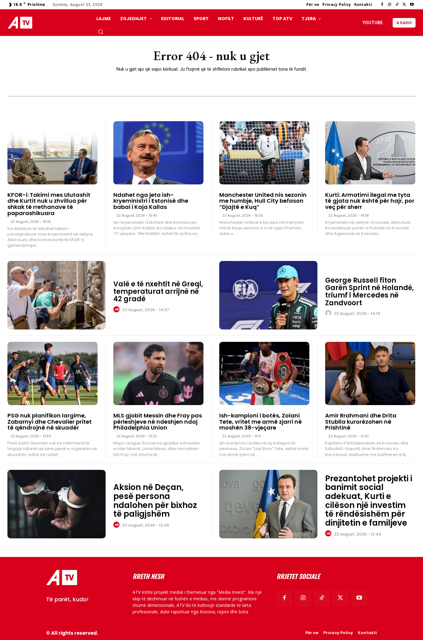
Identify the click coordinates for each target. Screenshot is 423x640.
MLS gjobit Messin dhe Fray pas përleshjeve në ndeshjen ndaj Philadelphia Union (157, 422)
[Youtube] (412, 4)
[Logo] (21, 23)
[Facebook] (382, 4)
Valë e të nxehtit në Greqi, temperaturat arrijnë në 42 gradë (158, 291)
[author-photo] (117, 309)
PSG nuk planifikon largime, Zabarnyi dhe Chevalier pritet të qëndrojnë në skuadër (49, 422)
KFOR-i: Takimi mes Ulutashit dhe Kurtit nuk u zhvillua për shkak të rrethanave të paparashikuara (48, 204)
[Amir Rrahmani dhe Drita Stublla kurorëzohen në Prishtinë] (370, 373)
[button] (100, 31)
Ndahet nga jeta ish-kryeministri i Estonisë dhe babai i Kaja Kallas (150, 201)
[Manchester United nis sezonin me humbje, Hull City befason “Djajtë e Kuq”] (264, 152)
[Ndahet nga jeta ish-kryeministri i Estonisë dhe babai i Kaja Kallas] (158, 152)
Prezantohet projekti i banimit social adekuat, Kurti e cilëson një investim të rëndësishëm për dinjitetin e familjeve (368, 500)
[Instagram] (389, 4)
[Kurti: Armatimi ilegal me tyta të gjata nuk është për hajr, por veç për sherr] (370, 152)
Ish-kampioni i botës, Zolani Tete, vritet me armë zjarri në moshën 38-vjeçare (260, 422)
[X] (404, 4)
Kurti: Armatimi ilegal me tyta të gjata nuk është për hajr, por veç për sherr (369, 201)
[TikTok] (397, 4)
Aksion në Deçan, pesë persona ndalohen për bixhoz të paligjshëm (155, 500)
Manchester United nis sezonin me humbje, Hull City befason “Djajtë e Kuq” (263, 201)
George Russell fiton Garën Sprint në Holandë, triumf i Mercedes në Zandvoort (369, 292)
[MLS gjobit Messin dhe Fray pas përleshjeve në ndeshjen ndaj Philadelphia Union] (158, 373)
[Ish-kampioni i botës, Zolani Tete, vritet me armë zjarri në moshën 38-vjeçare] (264, 373)
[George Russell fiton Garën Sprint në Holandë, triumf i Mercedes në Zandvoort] (268, 295)
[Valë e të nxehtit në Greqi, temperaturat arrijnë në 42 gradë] (56, 295)
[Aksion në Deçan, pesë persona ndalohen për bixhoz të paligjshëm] (56, 504)
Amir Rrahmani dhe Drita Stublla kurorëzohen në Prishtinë (360, 422)
